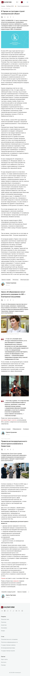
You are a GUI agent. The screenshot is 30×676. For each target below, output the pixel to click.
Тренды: (3, 6)
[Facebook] (10, 17)
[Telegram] (8, 17)
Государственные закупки (8, 650)
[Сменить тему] (23, 2)
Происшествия (5, 619)
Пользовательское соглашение (9, 639)
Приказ (3, 578)
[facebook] (10, 611)
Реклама (3, 665)
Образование (17, 429)
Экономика (4, 628)
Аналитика (4, 625)
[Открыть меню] (27, 2)
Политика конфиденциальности (9, 642)
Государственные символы (8, 645)
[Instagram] (2, 17)
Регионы (15, 279)
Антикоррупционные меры (8, 648)
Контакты (3, 662)
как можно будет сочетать (9, 420)
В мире (3, 630)
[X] (13, 17)
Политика (3, 622)
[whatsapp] (5, 17)
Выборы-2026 (10, 6)
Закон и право (6, 279)
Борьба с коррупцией (8, 592)
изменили (16, 581)
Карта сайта (4, 659)
